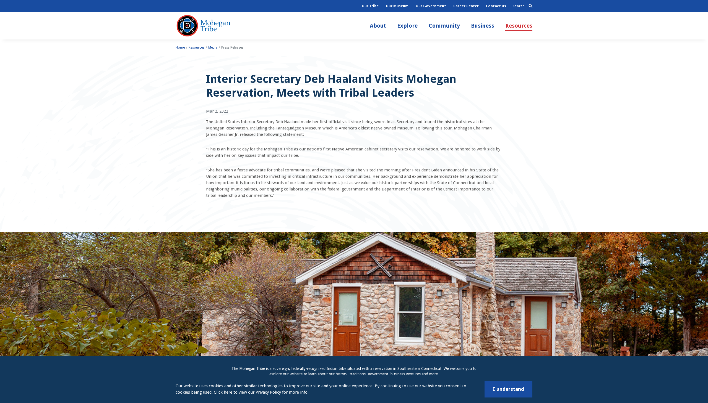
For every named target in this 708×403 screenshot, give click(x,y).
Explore (407, 25)
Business (482, 25)
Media (212, 47)
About (378, 25)
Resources (518, 25)
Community (444, 25)
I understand (508, 389)
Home (180, 47)
